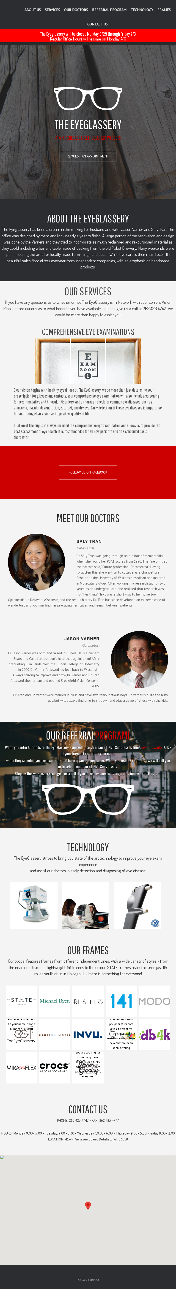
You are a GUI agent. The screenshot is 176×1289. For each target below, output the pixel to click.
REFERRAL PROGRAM (109, 9)
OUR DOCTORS (76, 9)
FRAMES (164, 9)
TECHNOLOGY (142, 9)
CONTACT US (97, 24)
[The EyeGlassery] (10, 9)
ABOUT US (33, 9)
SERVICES (52, 9)
